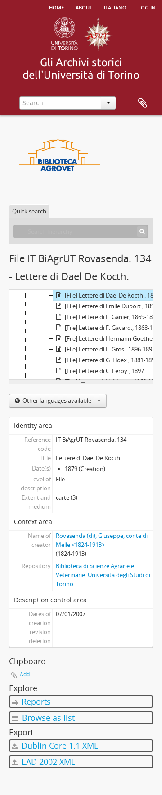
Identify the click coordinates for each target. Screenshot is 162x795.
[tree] (81, 335)
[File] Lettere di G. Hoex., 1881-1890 (111, 360)
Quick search (29, 211)
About (84, 7)
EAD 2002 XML (47, 761)
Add (25, 674)
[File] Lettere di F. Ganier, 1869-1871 (112, 317)
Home (56, 7)
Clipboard (142, 103)
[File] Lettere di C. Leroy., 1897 (104, 371)
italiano (115, 7)
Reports (35, 701)
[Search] (142, 231)
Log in (147, 7)
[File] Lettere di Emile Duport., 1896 (111, 306)
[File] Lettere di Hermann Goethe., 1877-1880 (113, 338)
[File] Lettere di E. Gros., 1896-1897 (110, 349)
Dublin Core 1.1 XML (58, 745)
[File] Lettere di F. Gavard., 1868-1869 (113, 328)
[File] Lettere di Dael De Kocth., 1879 (112, 295)
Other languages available (57, 400)
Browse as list (47, 717)
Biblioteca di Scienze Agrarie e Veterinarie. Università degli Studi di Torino (103, 575)
